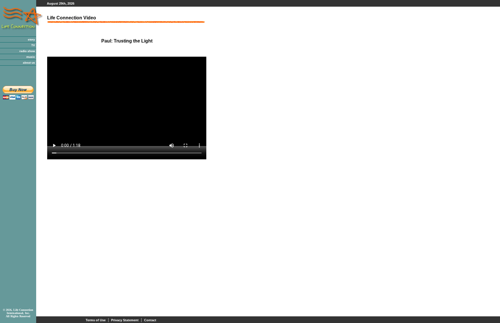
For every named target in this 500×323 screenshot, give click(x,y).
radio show (27, 51)
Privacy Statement (125, 320)
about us (29, 62)
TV (33, 45)
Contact (150, 320)
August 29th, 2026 (60, 3)
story (31, 39)
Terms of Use (96, 320)
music (30, 56)
